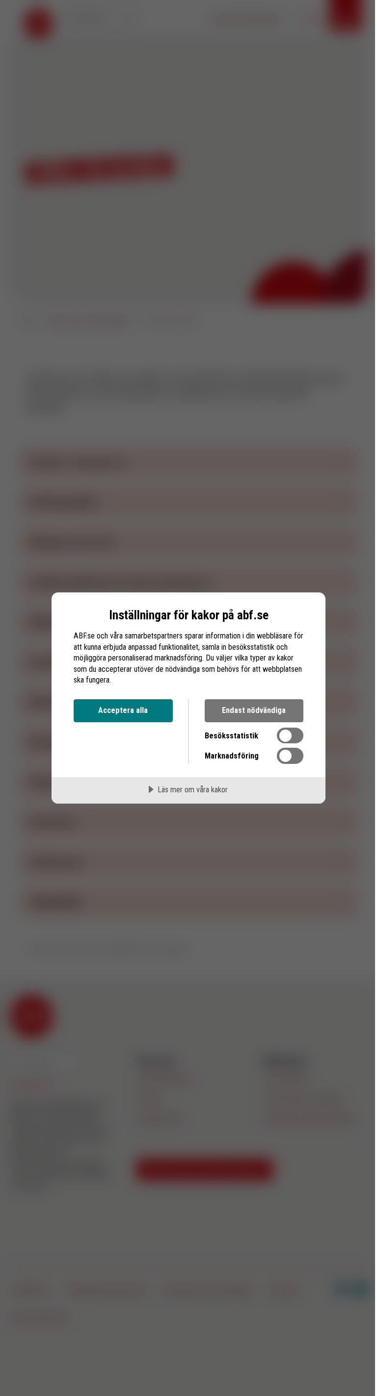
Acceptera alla (123, 710)
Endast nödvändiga (254, 710)
